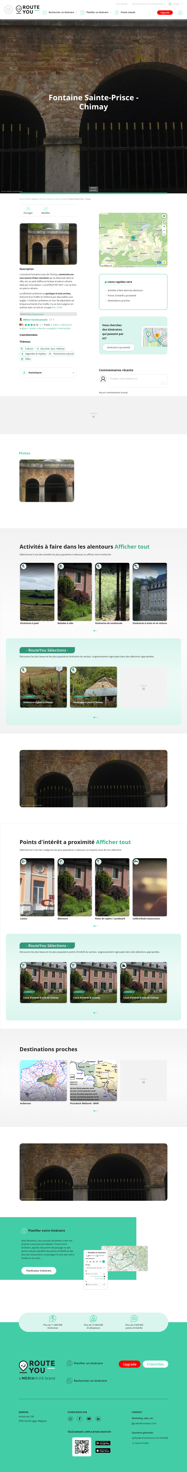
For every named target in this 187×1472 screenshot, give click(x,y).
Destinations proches (118, 300)
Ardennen (50, 199)
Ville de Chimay (60, 199)
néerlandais (64, 328)
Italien (56, 324)
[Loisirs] (37, 887)
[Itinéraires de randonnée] (112, 592)
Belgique (35, 199)
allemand (66, 324)
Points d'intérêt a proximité (121, 295)
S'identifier (155, 1364)
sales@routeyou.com (145, 1423)
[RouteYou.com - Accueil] (27, 9)
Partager (28, 212)
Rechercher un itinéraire (90, 1381)
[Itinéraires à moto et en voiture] (150, 592)
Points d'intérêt (25, 199)
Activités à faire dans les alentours (125, 290)
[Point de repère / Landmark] (112, 887)
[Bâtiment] (75, 887)
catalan (32, 328)
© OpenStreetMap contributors (156, 266)
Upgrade (164, 12)
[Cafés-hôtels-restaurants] (150, 887)
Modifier (45, 212)
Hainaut (42, 199)
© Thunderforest (140, 266)
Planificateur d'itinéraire (38, 1270)
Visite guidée (122, 3)
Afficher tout (132, 546)
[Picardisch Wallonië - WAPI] (93, 1080)
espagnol (52, 328)
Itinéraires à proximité (118, 347)
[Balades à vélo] (75, 592)
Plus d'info (57, 307)
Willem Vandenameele (35, 314)
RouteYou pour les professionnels (148, 3)
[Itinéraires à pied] (37, 592)
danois (41, 328)
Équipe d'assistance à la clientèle (151, 1437)
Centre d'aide (141, 1443)
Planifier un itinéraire (88, 1363)
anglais (23, 328)
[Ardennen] (43, 1080)
